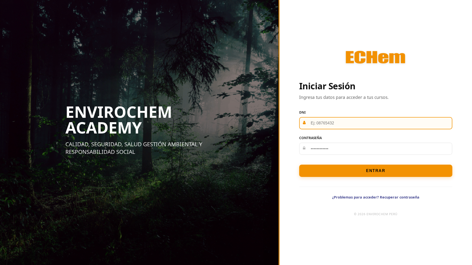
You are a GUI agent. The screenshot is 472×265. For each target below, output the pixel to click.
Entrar (375, 171)
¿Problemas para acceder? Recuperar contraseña (375, 197)
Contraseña (310, 137)
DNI (302, 112)
